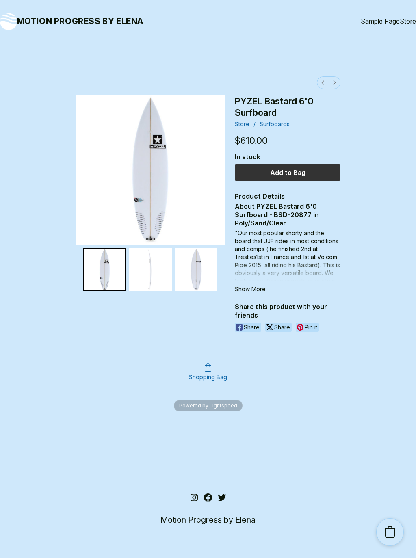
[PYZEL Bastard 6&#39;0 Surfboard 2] (196, 269)
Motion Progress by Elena (80, 21)
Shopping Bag (208, 377)
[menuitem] (323, 83)
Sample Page (380, 21)
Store (408, 21)
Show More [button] (250, 288)
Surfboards (275, 124)
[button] (390, 532)
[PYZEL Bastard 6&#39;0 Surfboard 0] (104, 269)
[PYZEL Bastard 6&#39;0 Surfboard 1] (150, 269)
